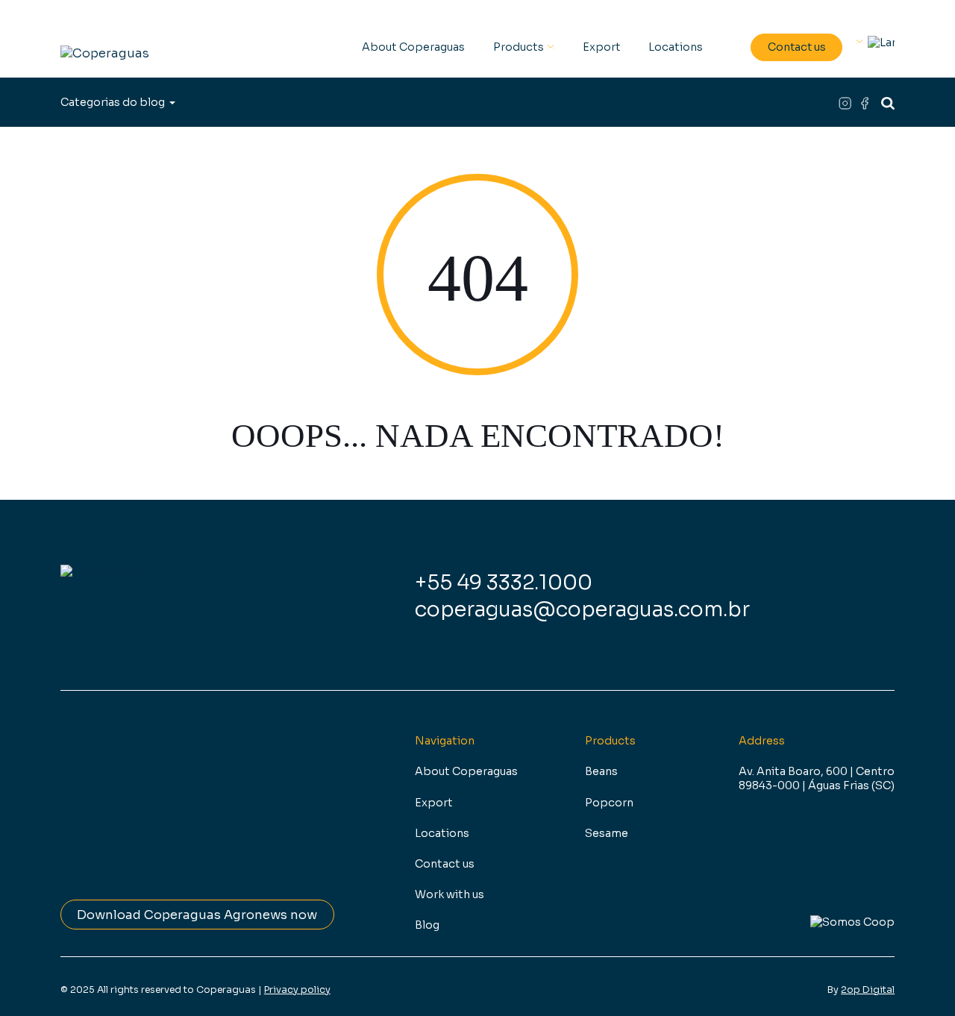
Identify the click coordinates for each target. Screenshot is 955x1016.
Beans (601, 771)
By (861, 990)
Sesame (606, 833)
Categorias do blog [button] (112, 102)
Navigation (445, 740)
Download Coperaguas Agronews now (197, 915)
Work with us (449, 894)
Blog (427, 925)
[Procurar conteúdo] (888, 102)
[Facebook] (865, 102)
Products (518, 47)
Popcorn (609, 802)
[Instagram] (848, 102)
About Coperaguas (413, 47)
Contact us (797, 47)
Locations (675, 47)
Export (602, 47)
